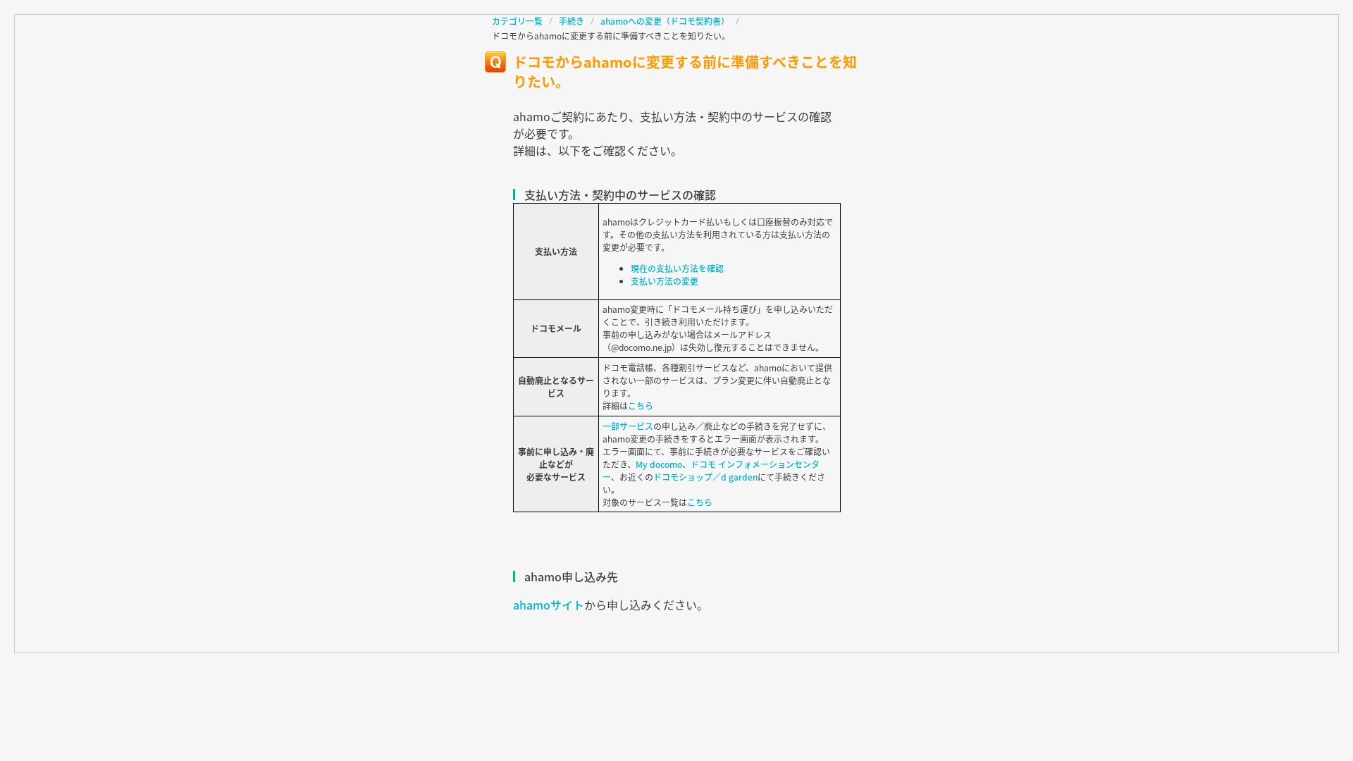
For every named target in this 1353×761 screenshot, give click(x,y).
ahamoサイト (548, 604)
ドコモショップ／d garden (705, 477)
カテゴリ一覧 (517, 21)
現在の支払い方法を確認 (677, 268)
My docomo (659, 464)
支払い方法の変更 (664, 281)
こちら (640, 406)
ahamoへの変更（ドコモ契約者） (664, 21)
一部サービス (628, 426)
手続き (571, 21)
